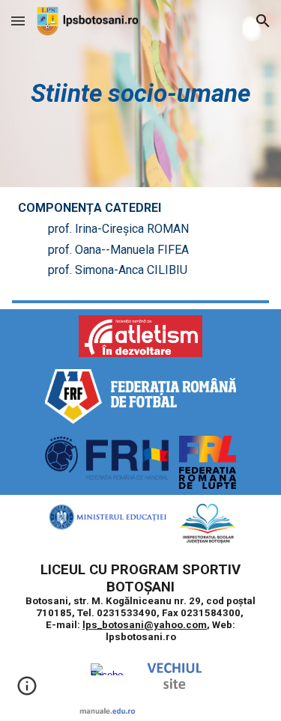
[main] (141, 94)
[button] (18, 20)
